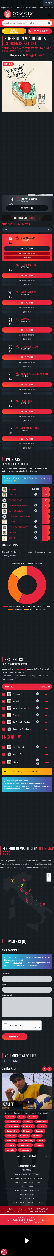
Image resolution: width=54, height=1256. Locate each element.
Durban (42, 1126)
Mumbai (10, 1117)
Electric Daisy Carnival (27, 1190)
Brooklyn (11, 1136)
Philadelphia (25, 1145)
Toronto (39, 1131)
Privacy (25, 1223)
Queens (36, 1136)
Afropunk (27, 1170)
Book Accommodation (28, 253)
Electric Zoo (27, 1195)
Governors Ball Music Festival (27, 1203)
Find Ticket (29, 248)
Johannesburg (26, 1140)
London (32, 1117)
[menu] (49, 14)
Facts (30, 1209)
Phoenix (10, 1145)
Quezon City (12, 1131)
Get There (28, 257)
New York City (13, 1121)
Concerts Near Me (41, 31)
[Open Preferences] (4, 1252)
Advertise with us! (37, 1212)
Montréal (11, 1150)
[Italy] (27, 229)
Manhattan (24, 1150)
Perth (41, 1140)
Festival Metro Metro (27, 1199)
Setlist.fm (33, 789)
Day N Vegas (27, 1186)
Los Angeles (12, 1126)
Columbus (14, 31)
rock (6, 1061)
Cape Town (28, 1126)
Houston (24, 1136)
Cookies (38, 1223)
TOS (15, 1223)
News (11, 1209)
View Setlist (28, 208)
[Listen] (34, 489)
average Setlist (20, 669)
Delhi (21, 1117)
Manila (39, 1145)
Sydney (27, 1121)
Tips (20, 1209)
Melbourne (41, 1121)
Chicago (27, 1131)
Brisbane (11, 1140)
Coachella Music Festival (27, 1182)
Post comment (14, 1036)
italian (15, 1061)
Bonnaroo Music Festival (27, 1174)
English (49, 3)
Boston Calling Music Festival (27, 1178)
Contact (20, 1212)
